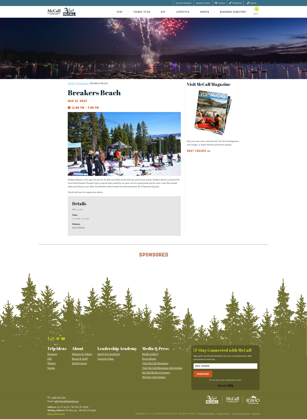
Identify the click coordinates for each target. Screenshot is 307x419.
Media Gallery (150, 354)
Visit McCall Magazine (155, 363)
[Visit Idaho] (253, 399)
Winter (51, 363)
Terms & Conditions (241, 413)
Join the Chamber (184, 3)
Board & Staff (80, 359)
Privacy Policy (223, 413)
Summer (52, 354)
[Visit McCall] (212, 400)
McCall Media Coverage (156, 372)
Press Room (149, 359)
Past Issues (196, 150)
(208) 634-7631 (58, 397)
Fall (49, 359)
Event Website (78, 227)
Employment (79, 363)
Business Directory (233, 11)
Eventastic (83, 83)
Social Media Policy (206, 413)
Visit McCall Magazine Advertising (162, 368)
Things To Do (141, 11)
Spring (51, 368)
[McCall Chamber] (54, 11)
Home (71, 83)
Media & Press (155, 348)
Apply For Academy (108, 354)
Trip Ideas (57, 348)
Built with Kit (225, 385)
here (80, 192)
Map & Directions (56, 413)
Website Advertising (154, 377)
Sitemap (256, 413)
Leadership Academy (117, 348)
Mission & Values (82, 354)
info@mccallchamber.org (66, 401)
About (78, 348)
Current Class (105, 359)
